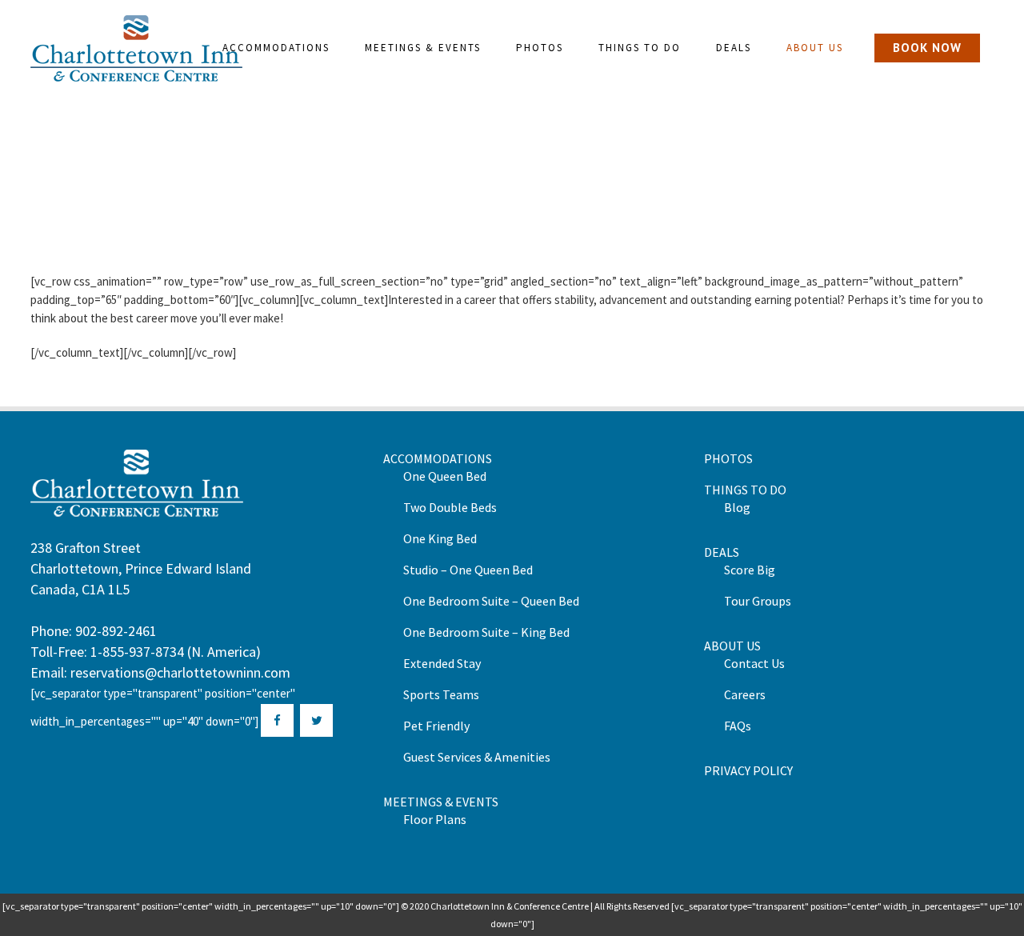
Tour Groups (757, 601)
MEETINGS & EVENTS (440, 802)
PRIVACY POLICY (748, 770)
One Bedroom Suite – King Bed (486, 632)
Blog (737, 507)
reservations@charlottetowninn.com (180, 672)
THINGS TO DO (745, 490)
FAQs (737, 726)
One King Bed (440, 538)
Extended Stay (442, 663)
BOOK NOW (927, 47)
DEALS (721, 552)
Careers (745, 694)
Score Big (749, 570)
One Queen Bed (444, 476)
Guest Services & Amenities (476, 757)
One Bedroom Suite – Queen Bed (491, 601)
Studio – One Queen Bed (468, 570)
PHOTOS (728, 458)
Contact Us (754, 663)
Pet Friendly (436, 726)
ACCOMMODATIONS (437, 458)
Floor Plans (434, 819)
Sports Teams (441, 694)
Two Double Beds (450, 507)
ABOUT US (732, 646)
